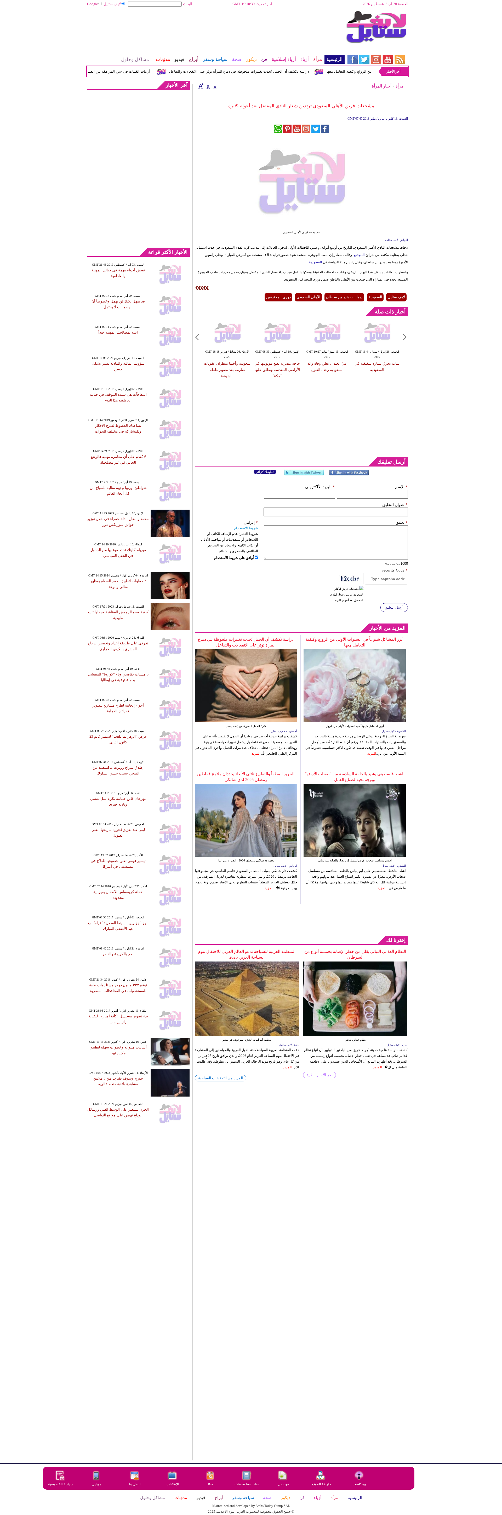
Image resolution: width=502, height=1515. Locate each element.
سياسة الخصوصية (60, 1484)
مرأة (399, 86)
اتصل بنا (135, 1484)
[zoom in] (200, 86)
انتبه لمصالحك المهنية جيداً (118, 332)
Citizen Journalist (247, 1484)
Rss (211, 1484)
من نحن (283, 1484)
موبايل (97, 1484)
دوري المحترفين (278, 297)
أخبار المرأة (381, 86)
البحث (187, 4)
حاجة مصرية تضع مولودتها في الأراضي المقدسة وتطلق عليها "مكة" (277, 370)
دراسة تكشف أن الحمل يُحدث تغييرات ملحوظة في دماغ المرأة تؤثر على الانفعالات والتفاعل (262, 71)
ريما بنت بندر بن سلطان (344, 297)
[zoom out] (215, 86)
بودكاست (359, 1484)
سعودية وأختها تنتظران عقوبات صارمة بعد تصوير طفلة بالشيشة (227, 370)
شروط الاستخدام (246, 528)
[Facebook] (349, 475)
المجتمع (359, 255)
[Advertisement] (216, 27)
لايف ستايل (112, 4)
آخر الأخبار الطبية (319, 1075)
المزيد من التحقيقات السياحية (220, 1078)
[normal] (207, 86)
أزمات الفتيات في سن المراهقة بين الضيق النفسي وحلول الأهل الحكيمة (118, 71)
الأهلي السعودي (308, 297)
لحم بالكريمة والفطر (118, 954)
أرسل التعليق (394, 607)
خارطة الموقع (321, 1484)
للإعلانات (173, 1484)
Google (92, 4)
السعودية (315, 262)
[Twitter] (304, 475)
